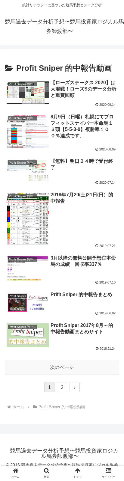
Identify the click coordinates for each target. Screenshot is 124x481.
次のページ (62, 367)
